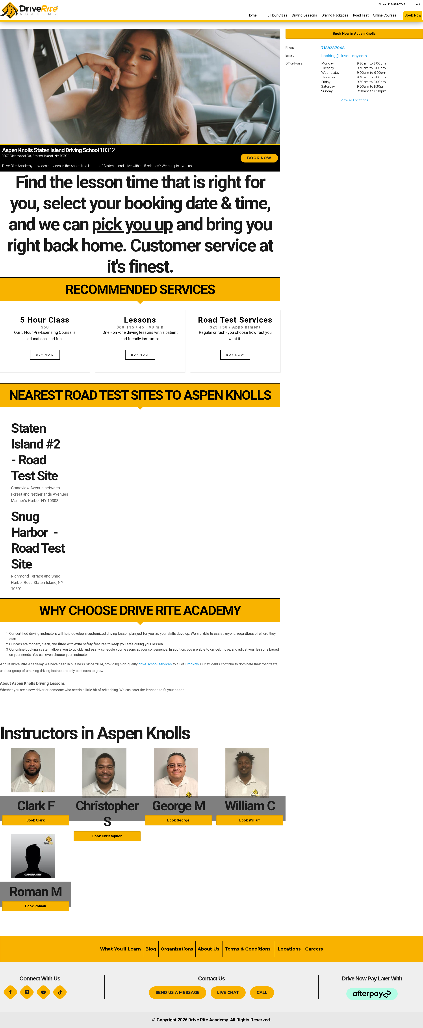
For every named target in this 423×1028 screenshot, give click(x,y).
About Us (208, 949)
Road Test (361, 15)
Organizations (177, 949)
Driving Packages (335, 15)
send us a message (178, 992)
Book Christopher (107, 836)
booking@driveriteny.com (344, 56)
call (262, 992)
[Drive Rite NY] (29, 9)
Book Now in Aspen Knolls (354, 33)
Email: (290, 55)
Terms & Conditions (248, 949)
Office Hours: (294, 63)
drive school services (155, 664)
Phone (391, 4)
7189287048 (333, 48)
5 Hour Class (277, 15)
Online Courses (385, 15)
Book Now (412, 15)
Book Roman (35, 906)
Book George (178, 820)
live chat (228, 992)
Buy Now (45, 354)
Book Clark (35, 820)
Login (418, 4)
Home (252, 15)
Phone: (290, 47)
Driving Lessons (304, 15)
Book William (249, 820)
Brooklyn (192, 664)
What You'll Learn (120, 949)
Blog (150, 949)
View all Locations (354, 100)
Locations (288, 949)
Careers (314, 949)
